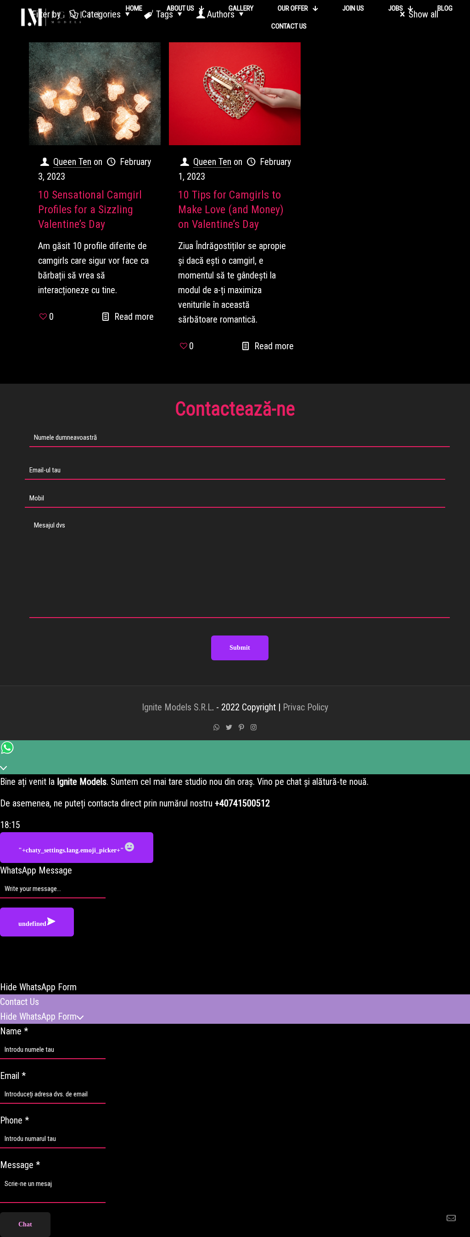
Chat (25, 1224)
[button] (235, 987)
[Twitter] (229, 727)
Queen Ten (72, 161)
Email (13, 1075)
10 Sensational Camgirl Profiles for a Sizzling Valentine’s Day (90, 209)
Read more (134, 316)
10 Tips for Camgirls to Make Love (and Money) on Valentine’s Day (231, 209)
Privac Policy (305, 707)
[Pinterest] (241, 727)
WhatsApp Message (36, 870)
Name (14, 1031)
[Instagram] (253, 727)
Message (20, 1164)
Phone (14, 1120)
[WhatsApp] (216, 727)
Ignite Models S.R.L (177, 707)
